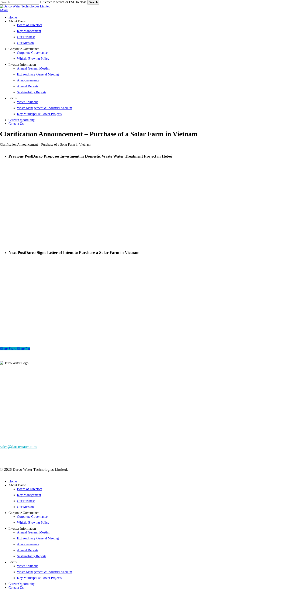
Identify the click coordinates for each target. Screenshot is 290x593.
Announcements (28, 544)
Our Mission (25, 507)
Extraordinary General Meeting (38, 538)
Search (93, 2)
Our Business (26, 501)
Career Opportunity (21, 584)
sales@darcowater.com (18, 446)
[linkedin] (5, 386)
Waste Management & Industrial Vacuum (44, 572)
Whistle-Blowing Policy (33, 522)
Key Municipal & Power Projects (39, 578)
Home (12, 481)
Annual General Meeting (33, 532)
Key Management (29, 495)
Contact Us (16, 587)
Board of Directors (29, 489)
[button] (4, 10)
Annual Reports (27, 550)
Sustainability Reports (31, 556)
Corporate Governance (32, 516)
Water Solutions (27, 566)
